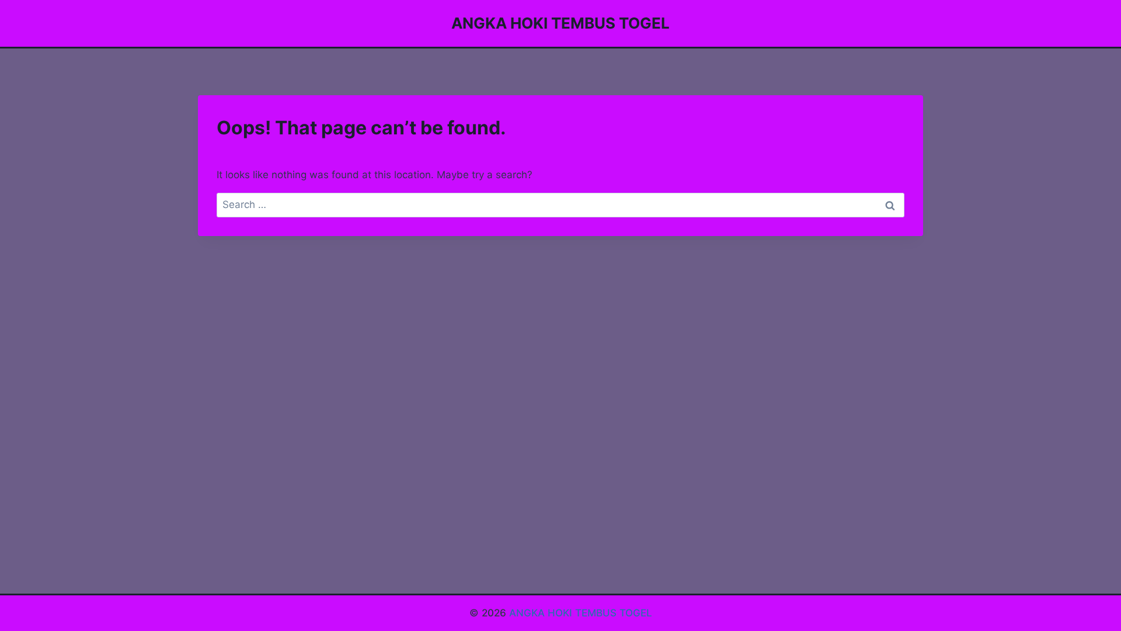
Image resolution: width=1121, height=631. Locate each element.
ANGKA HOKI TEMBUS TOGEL (580, 613)
